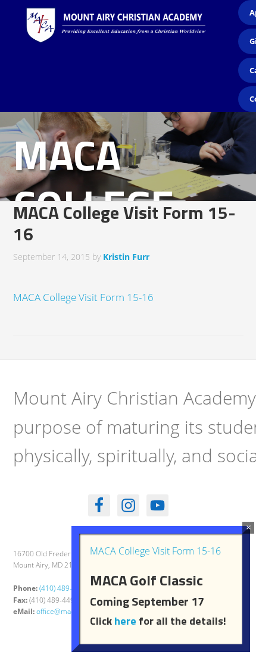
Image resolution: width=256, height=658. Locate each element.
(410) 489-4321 (64, 588)
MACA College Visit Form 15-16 (83, 297)
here (125, 621)
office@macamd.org (68, 611)
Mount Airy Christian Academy (131, 35)
